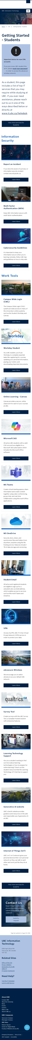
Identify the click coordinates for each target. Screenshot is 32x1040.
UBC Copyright (5, 1037)
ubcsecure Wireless (13, 670)
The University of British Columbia (12, 3)
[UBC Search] (28, 2)
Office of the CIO (7, 962)
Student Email (10, 580)
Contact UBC (5, 1000)
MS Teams (8, 485)
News (3, 1003)
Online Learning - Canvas (15, 397)
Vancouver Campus (7, 1018)
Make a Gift (5, 1009)
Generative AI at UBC (8, 967)
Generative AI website (14, 807)
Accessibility (14, 1037)
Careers (4, 1007)
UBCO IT (4, 968)
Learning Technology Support (13, 754)
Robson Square (6, 1025)
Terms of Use (18, 1034)
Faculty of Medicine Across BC (10, 1028)
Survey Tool (9, 712)
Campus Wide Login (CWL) (13, 300)
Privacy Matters (6, 964)
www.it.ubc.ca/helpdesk (14, 113)
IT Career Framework (8, 970)
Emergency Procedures (7, 1034)
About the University (7, 1002)
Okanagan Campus (7, 1020)
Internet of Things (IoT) (15, 851)
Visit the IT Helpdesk (8, 981)
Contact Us (14, 902)
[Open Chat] (27, 1027)
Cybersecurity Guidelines (15, 248)
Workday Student (12, 348)
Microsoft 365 (10, 438)
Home (3, 26)
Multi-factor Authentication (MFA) (14, 207)
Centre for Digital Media (8, 1026)
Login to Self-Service (8, 983)
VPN (6, 628)
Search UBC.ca (6, 1011)
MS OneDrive (10, 533)
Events (4, 1005)
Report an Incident (12, 164)
